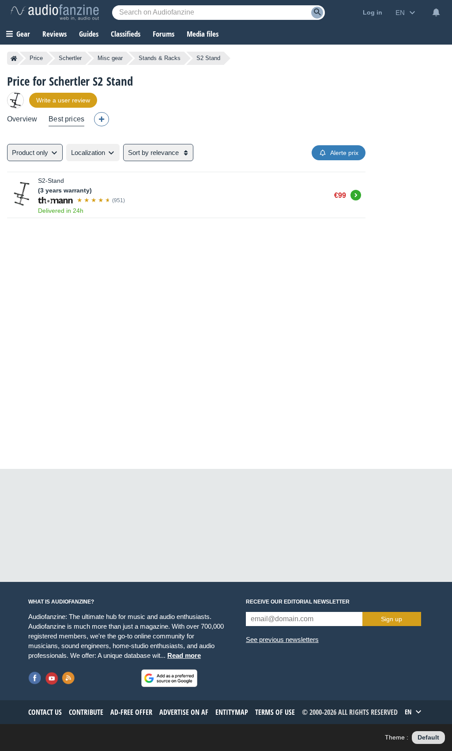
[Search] (317, 13)
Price (36, 58)
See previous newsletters (282, 639)
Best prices (66, 119)
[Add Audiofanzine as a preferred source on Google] (169, 678)
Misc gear (110, 58)
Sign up (391, 619)
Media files (202, 34)
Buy (355, 193)
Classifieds (125, 34)
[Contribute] (101, 119)
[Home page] (14, 58)
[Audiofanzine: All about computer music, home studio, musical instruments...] (55, 12)
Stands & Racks (160, 58)
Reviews (54, 34)
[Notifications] (436, 12)
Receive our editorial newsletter (298, 602)
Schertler (70, 58)
